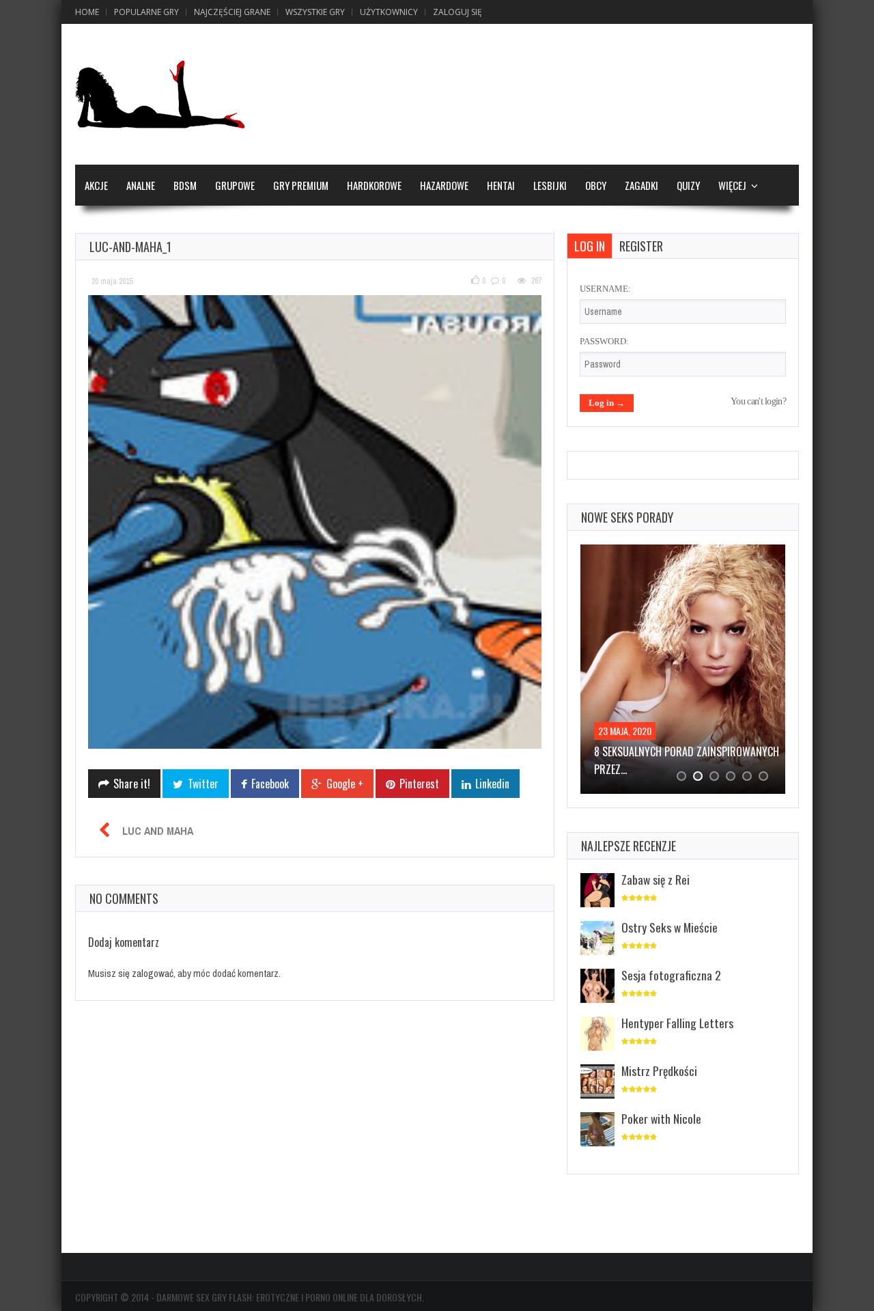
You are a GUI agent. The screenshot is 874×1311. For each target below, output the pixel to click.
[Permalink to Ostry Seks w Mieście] (597, 939)
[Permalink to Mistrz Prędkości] (597, 1082)
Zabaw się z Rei (655, 879)
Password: (604, 341)
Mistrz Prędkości (659, 1070)
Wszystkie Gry (315, 12)
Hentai (501, 185)
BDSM (185, 185)
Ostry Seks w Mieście (669, 927)
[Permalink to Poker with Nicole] (597, 1130)
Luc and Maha (157, 830)
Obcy (595, 185)
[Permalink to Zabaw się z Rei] (597, 891)
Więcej (732, 185)
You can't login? (758, 401)
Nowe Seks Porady (627, 517)
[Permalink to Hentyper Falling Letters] (597, 1034)
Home (87, 12)
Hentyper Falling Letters (677, 1023)
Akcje (96, 185)
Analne (140, 185)
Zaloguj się (457, 12)
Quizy (688, 185)
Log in (589, 246)
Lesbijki (550, 185)
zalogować (152, 973)
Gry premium (300, 185)
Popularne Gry (146, 12)
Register (641, 246)
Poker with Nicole (661, 1118)
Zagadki (641, 185)
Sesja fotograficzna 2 (671, 975)
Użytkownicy (389, 12)
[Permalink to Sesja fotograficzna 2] (597, 987)
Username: (605, 289)
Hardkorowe (374, 185)
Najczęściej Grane (232, 12)
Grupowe (235, 185)
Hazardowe (444, 185)
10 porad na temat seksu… (655, 751)
